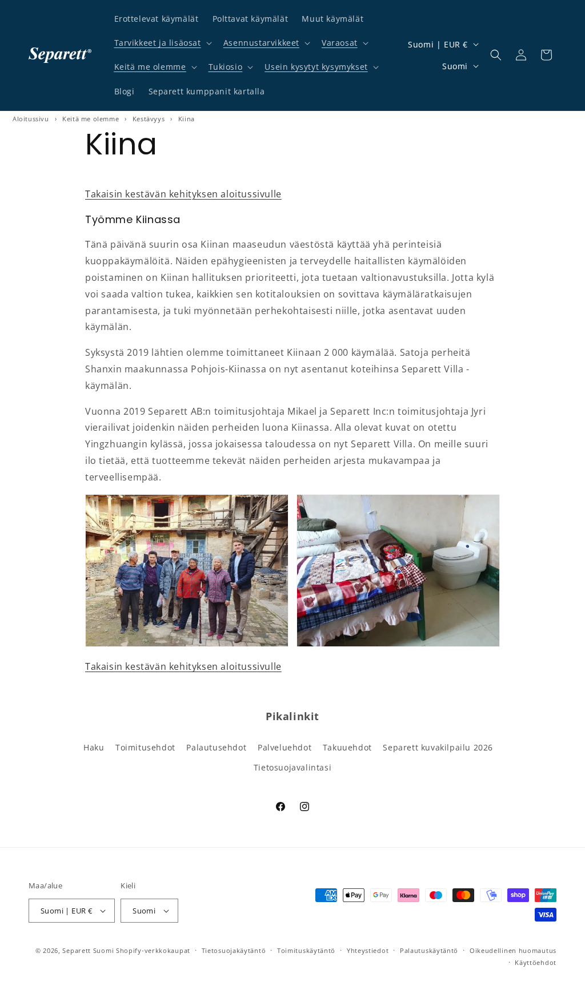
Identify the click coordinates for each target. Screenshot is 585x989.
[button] (162, 43)
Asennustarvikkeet (261, 42)
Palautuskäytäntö (429, 950)
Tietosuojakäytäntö (234, 950)
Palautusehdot (216, 747)
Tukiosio (226, 66)
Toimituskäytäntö (306, 950)
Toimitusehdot (145, 747)
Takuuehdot (347, 747)
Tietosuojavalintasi (292, 767)
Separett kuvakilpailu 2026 (438, 747)
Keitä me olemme (150, 66)
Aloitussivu (31, 118)
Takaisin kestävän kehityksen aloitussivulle (183, 194)
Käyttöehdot (535, 962)
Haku (93, 747)
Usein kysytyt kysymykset (316, 66)
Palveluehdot (284, 747)
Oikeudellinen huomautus (513, 950)
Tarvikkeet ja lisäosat (157, 42)
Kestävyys (149, 118)
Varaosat (340, 42)
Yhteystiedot (367, 950)
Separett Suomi (88, 950)
